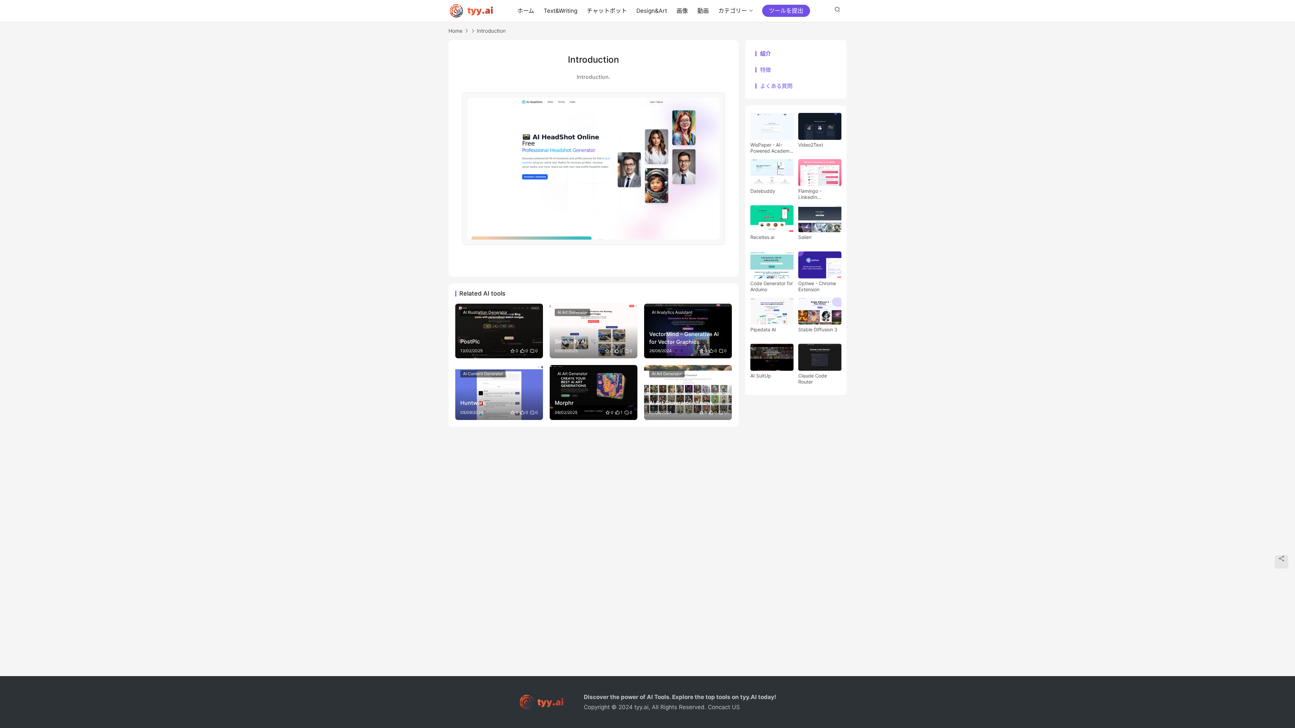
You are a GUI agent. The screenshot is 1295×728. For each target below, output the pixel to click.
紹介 (765, 53)
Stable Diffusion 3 (817, 329)
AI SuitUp (760, 375)
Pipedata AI (763, 329)
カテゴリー (732, 10)
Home (456, 31)
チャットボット (607, 10)
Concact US (724, 707)
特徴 (765, 69)
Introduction (491, 31)
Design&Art (651, 10)
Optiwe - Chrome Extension (817, 286)
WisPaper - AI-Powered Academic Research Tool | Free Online (771, 148)
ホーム (525, 10)
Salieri (804, 237)
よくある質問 (776, 86)
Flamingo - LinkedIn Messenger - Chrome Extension (818, 194)
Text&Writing (560, 10)
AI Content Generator (483, 373)
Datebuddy (762, 191)
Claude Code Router (812, 379)
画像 (682, 10)
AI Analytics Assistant (672, 312)
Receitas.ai (762, 237)
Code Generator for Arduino (771, 286)
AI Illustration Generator (485, 312)
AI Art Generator (572, 312)
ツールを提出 (786, 10)
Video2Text (810, 145)
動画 (703, 10)
